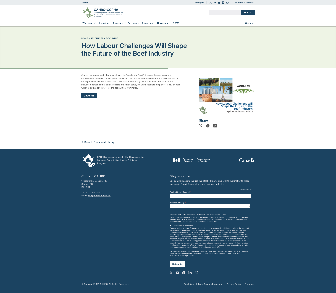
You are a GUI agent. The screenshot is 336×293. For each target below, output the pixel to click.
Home (85, 2)
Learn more (231, 253)
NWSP (176, 23)
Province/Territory (178, 202)
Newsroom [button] (162, 23)
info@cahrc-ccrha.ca (99, 195)
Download (89, 95)
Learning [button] (104, 23)
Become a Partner (244, 2)
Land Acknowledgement (210, 284)
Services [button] (132, 23)
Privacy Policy (234, 284)
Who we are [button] (88, 23)
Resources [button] (147, 23)
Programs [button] (118, 23)
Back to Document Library (99, 142)
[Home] (104, 12)
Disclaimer (189, 284)
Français (199, 2)
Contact (249, 23)
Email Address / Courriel (180, 192)
